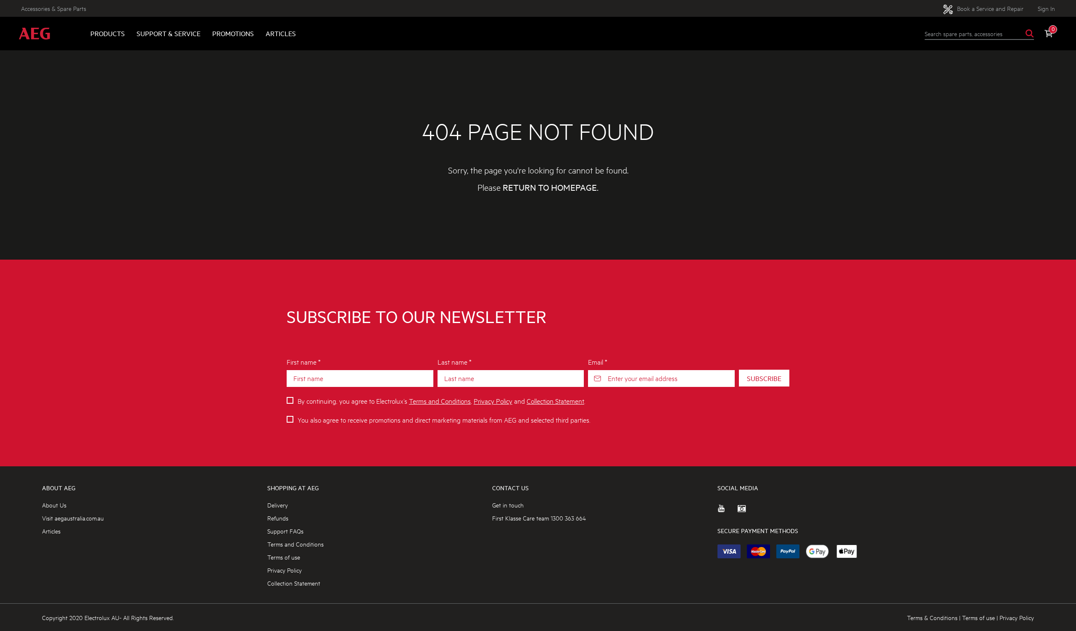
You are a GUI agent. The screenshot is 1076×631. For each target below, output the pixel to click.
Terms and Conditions (440, 400)
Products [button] (107, 33)
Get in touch (508, 505)
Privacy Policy (493, 400)
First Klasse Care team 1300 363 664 (539, 518)
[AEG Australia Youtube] (727, 512)
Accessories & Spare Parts (53, 8)
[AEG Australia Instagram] (748, 512)
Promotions (233, 33)
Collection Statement (555, 400)
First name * (304, 361)
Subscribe (764, 378)
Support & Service (168, 33)
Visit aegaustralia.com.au (73, 518)
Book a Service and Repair (989, 8)
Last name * (455, 361)
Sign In (1046, 8)
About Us (54, 505)
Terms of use (283, 557)
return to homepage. (551, 187)
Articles (281, 33)
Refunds (277, 518)
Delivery (277, 505)
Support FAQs (285, 531)
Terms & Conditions (932, 617)
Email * (597, 361)
